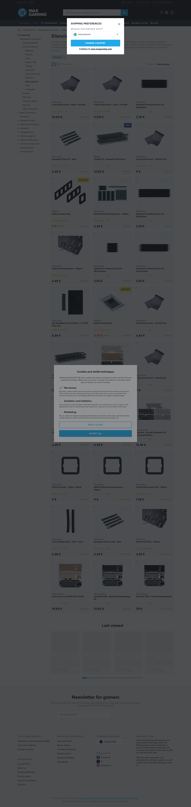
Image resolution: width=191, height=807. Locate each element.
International (84, 34)
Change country (95, 43)
